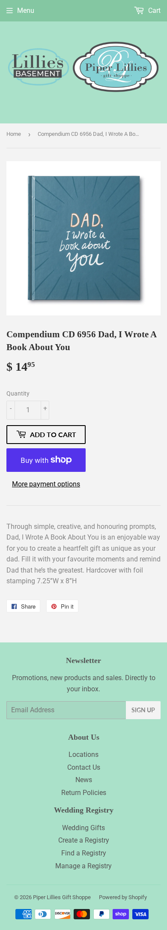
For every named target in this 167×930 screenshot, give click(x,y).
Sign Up (143, 710)
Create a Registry (83, 840)
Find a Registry (83, 853)
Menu (25, 10)
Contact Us (83, 767)
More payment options (46, 484)
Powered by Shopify (123, 897)
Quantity (18, 393)
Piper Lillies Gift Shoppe (62, 897)
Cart (153, 10)
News (83, 780)
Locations (83, 754)
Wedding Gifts (83, 828)
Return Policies (83, 793)
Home (13, 134)
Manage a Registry (83, 866)
